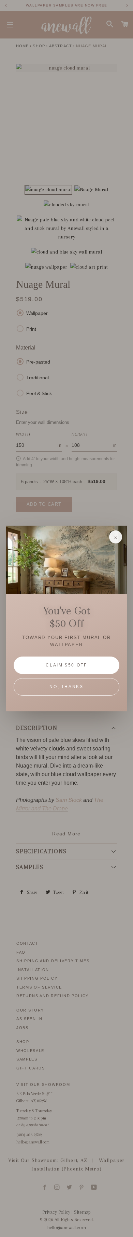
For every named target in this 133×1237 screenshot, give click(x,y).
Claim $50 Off (66, 665)
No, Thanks (66, 686)
